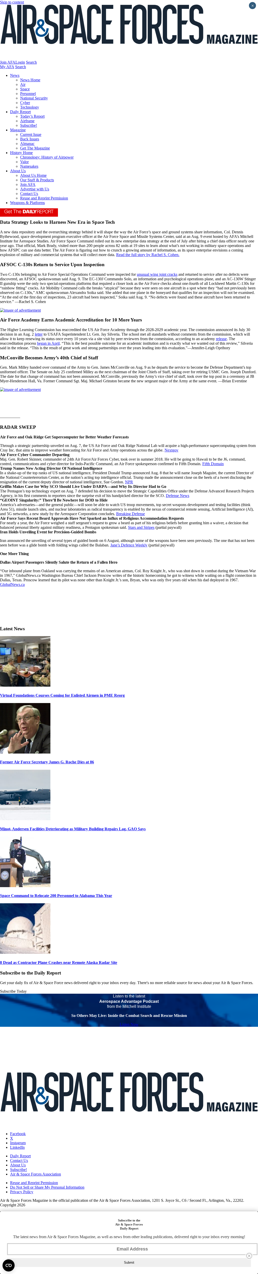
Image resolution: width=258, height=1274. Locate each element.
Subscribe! (28, 125)
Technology (29, 107)
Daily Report (20, 112)
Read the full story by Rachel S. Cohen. (147, 255)
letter (39, 334)
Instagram (18, 1143)
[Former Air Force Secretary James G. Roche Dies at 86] (25, 752)
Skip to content (12, 2)
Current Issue (30, 134)
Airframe (27, 121)
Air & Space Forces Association (35, 1174)
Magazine (18, 130)
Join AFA (7, 62)
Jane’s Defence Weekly (128, 545)
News (14, 75)
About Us (18, 171)
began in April (48, 343)
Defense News (177, 495)
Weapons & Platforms (27, 203)
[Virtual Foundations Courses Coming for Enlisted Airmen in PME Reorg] (25, 685)
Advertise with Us (34, 189)
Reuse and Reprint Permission (44, 198)
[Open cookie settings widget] (9, 1265)
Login (20, 62)
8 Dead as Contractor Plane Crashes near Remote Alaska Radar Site (58, 962)
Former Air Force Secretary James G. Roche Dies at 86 (47, 762)
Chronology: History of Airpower (47, 157)
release (221, 339)
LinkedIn (17, 1147)
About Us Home (33, 175)
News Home (30, 80)
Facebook (18, 1134)
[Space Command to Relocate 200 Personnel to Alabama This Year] (25, 886)
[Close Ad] (249, 1255)
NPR (129, 482)
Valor (24, 162)
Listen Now (129, 1024)
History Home (21, 153)
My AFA (7, 67)
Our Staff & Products (37, 180)
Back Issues (29, 139)
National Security (34, 98)
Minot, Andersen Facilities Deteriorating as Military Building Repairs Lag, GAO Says (73, 829)
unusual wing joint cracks (157, 274)
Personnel (28, 93)
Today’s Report (32, 116)
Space (25, 89)
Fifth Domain (213, 464)
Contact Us (29, 193)
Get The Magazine (35, 148)
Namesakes (29, 166)
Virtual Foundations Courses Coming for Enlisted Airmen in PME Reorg (62, 695)
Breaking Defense (130, 514)
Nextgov (171, 450)
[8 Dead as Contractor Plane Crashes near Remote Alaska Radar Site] (25, 952)
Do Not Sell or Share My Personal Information (47, 1187)
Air (22, 84)
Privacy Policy (21, 1192)
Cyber (25, 103)
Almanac (27, 143)
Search (31, 62)
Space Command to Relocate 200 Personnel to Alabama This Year (56, 895)
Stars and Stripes (141, 527)
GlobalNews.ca (12, 584)
